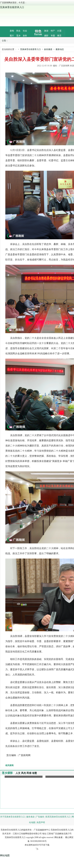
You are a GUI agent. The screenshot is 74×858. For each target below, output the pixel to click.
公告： (5, 40)
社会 (25, 31)
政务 (25, 35)
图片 (12, 35)
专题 (53, 35)
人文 (18, 773)
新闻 (12, 31)
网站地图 (5, 855)
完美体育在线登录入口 (12, 7)
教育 (59, 35)
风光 (23, 773)
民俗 (29, 773)
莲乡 (18, 35)
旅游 (46, 31)
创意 (34, 773)
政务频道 (48, 49)
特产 (53, 31)
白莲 (59, 31)
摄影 (46, 35)
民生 (18, 31)
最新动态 (60, 49)
